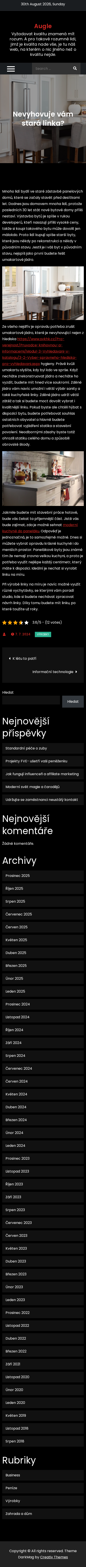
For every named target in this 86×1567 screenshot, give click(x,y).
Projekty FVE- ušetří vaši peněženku (36, 761)
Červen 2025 (17, 927)
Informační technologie (52, 671)
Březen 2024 (16, 1119)
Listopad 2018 (17, 1428)
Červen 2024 (17, 1081)
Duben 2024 (16, 1107)
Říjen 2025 (14, 888)
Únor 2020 (14, 1389)
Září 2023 (13, 1197)
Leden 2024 (15, 1145)
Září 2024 (14, 1042)
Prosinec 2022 (18, 1312)
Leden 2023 (15, 1299)
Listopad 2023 (17, 1171)
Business (13, 1475)
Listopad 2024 (18, 1017)
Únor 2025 (14, 978)
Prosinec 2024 (18, 1004)
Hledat (8, 692)
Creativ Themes (54, 1557)
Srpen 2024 (15, 1055)
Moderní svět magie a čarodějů (33, 786)
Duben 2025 (16, 952)
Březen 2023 (16, 1274)
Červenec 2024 (19, 1068)
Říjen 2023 (14, 1184)
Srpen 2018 (15, 1441)
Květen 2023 (16, 1248)
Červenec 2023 (19, 1222)
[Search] (74, 68)
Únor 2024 (14, 1132)
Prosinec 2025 (18, 875)
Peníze (11, 1488)
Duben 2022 (16, 1338)
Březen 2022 (16, 1351)
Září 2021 (13, 1364)
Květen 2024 (16, 1094)
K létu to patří (24, 658)
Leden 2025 (15, 991)
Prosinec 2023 (18, 1158)
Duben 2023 (16, 1261)
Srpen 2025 (15, 901)
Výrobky (43, 634)
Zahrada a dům (19, 1513)
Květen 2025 (16, 940)
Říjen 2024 (14, 1029)
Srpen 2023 (15, 1209)
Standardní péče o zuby (26, 748)
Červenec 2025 (19, 914)
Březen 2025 (16, 965)
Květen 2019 (16, 1415)
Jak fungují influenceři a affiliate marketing (42, 774)
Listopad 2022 (17, 1325)
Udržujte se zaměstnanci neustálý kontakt (42, 799)
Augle (43, 26)
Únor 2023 (14, 1287)
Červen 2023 (16, 1235)
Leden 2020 (15, 1402)
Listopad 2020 (17, 1377)
